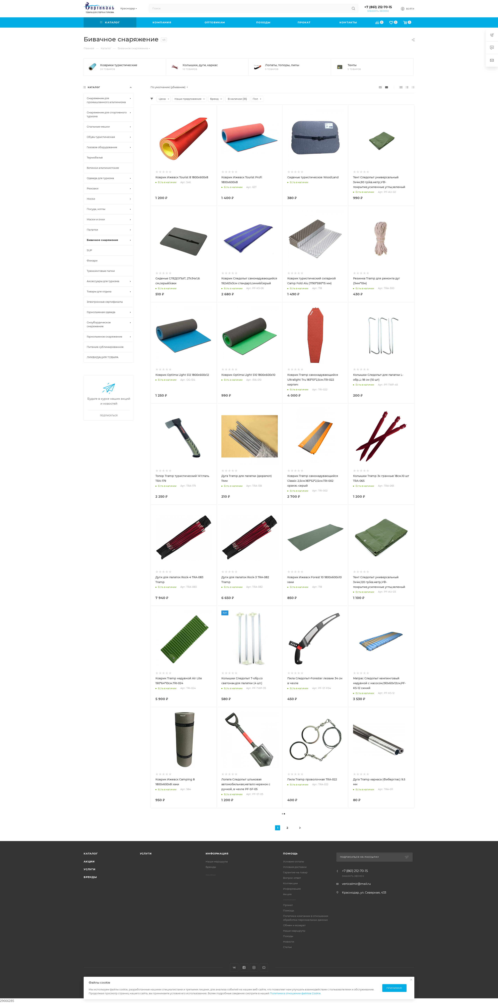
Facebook (244, 967)
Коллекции (290, 883)
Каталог (91, 853)
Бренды (90, 877)
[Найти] (353, 8)
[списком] (407, 87)
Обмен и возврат (294, 925)
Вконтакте (234, 967)
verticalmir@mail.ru (356, 884)
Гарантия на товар (295, 872)
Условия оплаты (293, 861)
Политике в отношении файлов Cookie (295, 993)
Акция (287, 894)
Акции (89, 861)
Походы (288, 936)
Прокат (288, 905)
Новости (288, 941)
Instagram (254, 967)
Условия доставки (295, 866)
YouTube (264, 967)
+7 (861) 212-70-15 (378, 7)
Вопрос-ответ (292, 877)
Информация (217, 853)
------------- (289, 899)
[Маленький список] (380, 87)
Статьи (287, 947)
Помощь (290, 853)
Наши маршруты (217, 861)
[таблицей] (413, 87)
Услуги (90, 869)
